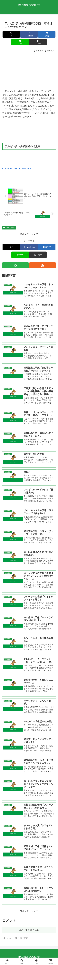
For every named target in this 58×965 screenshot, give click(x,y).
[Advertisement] (29, 70)
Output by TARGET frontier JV (17, 168)
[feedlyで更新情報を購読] (15, 265)
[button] (38, 42)
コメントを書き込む (29, 930)
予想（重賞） (10, 227)
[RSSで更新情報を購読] (42, 265)
